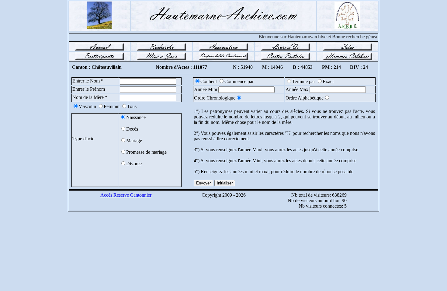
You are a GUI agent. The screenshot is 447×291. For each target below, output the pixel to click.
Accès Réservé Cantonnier (125, 195)
